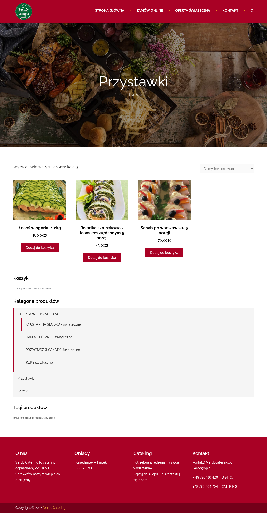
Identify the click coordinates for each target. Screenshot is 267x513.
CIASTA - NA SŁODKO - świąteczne (53, 324)
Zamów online (150, 10)
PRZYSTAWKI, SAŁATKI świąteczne (53, 350)
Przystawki (26, 378)
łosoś (52, 418)
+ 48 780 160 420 (205, 477)
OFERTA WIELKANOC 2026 (39, 314)
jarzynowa (18, 418)
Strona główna (109, 10)
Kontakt (230, 10)
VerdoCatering (54, 508)
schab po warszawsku (36, 418)
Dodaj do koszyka (40, 248)
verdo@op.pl (202, 468)
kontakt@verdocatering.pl (212, 462)
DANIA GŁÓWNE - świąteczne (49, 337)
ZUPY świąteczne (39, 363)
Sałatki (23, 391)
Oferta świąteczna (192, 10)
